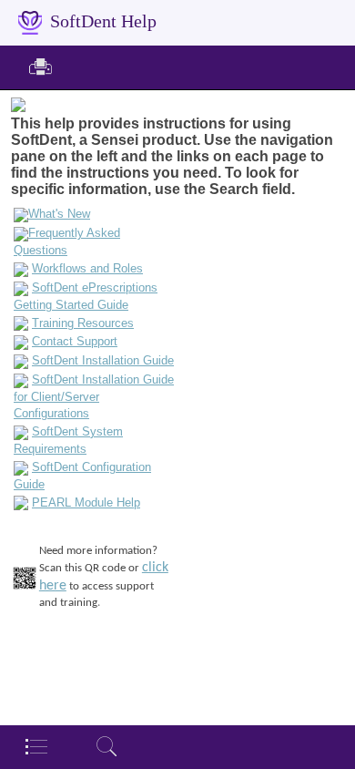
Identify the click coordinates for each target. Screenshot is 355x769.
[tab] (35, 746)
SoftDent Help (103, 21)
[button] (40, 67)
